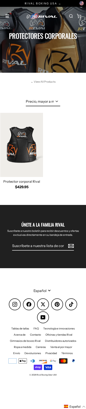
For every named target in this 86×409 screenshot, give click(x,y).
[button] (75, 406)
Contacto (35, 334)
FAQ (36, 328)
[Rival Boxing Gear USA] (41, 16)
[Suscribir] (70, 246)
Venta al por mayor (61, 347)
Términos (67, 353)
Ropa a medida (22, 347)
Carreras (41, 347)
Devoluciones (32, 353)
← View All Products (43, 81)
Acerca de (20, 334)
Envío (16, 353)
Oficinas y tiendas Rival (58, 334)
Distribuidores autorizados (60, 340)
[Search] (71, 16)
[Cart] (78, 16)
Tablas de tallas (20, 328)
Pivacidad (51, 353)
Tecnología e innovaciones (59, 328)
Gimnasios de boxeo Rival (25, 340)
